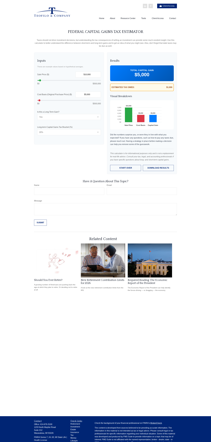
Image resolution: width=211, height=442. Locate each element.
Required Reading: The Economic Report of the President (147, 282)
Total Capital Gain (142, 70)
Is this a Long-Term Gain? (48, 112)
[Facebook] (150, 6)
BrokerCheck (156, 423)
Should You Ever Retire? (48, 280)
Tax (72, 435)
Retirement (75, 424)
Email (109, 185)
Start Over (125, 168)
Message (38, 201)
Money (73, 438)
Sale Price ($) (43, 74)
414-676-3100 (46, 424)
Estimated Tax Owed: (123, 87)
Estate (73, 429)
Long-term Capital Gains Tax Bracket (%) (54, 127)
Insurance (74, 432)
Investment (75, 427)
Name (36, 185)
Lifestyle (74, 441)
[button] (101, 18)
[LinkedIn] (145, 6)
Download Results (158, 168)
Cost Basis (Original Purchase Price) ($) (54, 94)
